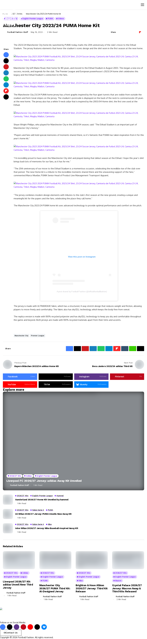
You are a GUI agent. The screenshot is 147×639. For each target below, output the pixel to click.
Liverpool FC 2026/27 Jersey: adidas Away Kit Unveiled (44, 480)
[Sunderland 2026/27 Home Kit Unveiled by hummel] (8, 500)
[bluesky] (44, 627)
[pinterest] (23, 627)
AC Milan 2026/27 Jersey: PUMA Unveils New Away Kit (43, 514)
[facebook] (2, 627)
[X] (9, 627)
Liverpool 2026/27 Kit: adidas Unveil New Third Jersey (18, 584)
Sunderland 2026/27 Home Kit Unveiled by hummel (41, 499)
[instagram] (16, 627)
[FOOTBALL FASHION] (12, 614)
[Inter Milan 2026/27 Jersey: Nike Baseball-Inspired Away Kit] (8, 528)
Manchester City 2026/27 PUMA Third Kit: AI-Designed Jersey (54, 588)
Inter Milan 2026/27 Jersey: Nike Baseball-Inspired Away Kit (46, 528)
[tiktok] (37, 627)
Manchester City (21, 336)
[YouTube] (30, 627)
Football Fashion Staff (17, 32)
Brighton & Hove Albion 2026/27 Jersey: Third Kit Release (92, 588)
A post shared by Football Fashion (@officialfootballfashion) (82, 291)
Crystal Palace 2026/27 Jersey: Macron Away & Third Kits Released (127, 588)
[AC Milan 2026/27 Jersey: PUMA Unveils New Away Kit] (8, 514)
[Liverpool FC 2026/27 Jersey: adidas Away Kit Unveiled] (73, 441)
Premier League (37, 336)
